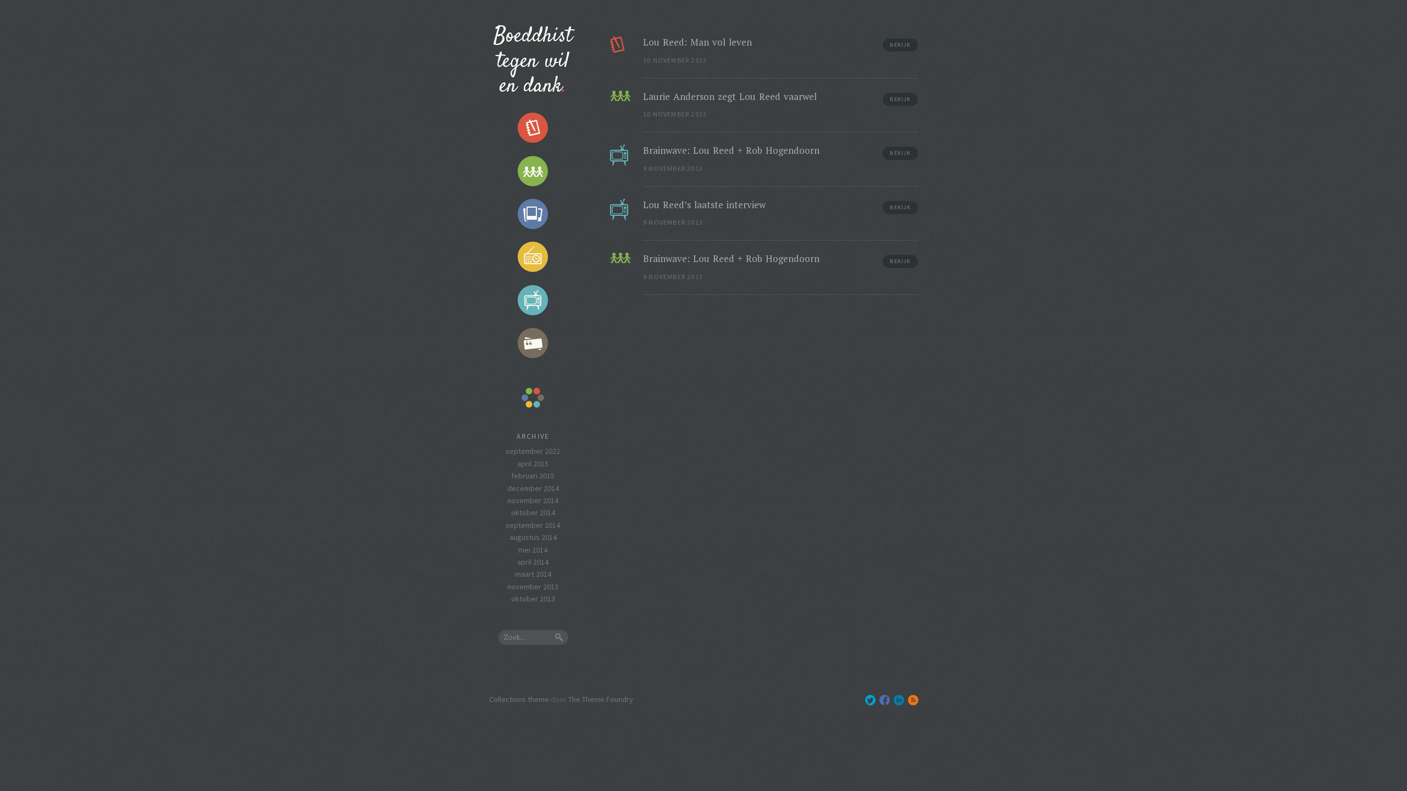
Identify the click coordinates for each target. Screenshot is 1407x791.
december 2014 (533, 488)
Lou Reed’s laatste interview (704, 204)
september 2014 (533, 525)
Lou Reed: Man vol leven (697, 42)
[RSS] (913, 700)
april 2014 (533, 562)
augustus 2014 (533, 537)
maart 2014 (533, 574)
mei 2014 (532, 550)
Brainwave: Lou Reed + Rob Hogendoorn (731, 150)
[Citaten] (533, 343)
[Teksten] (533, 128)
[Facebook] (884, 700)
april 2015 (533, 464)
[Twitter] (870, 700)
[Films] (533, 299)
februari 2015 (533, 476)
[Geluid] (533, 257)
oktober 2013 (533, 599)
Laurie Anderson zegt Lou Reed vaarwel (730, 96)
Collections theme (519, 699)
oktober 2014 (533, 512)
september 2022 (533, 451)
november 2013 (532, 587)
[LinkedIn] (899, 700)
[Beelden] (533, 214)
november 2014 (532, 500)
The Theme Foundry (600, 699)
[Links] (533, 170)
